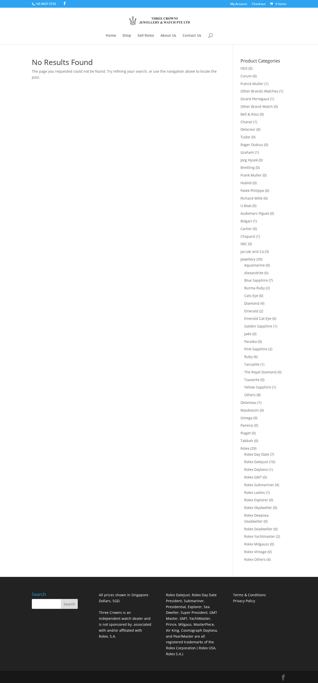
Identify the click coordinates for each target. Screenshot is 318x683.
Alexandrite (253, 272)
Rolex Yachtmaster (259, 536)
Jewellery (247, 259)
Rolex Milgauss (256, 544)
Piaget (245, 433)
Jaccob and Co (252, 251)
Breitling (247, 167)
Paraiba (250, 341)
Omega (246, 418)
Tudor (245, 137)
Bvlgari (246, 221)
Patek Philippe (252, 190)
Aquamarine (254, 265)
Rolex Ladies (254, 492)
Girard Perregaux (254, 98)
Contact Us (192, 36)
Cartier (246, 228)
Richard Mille (251, 198)
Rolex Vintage (255, 551)
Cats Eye (251, 295)
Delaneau (248, 402)
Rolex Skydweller (258, 507)
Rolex (244, 448)
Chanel (246, 121)
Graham (247, 152)
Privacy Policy (244, 600)
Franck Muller (251, 83)
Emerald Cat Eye (257, 318)
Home (111, 36)
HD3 (243, 68)
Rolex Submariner (259, 484)
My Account (238, 4)
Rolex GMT (253, 477)
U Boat (245, 205)
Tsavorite (251, 379)
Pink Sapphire (255, 349)
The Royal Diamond (260, 372)
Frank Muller (251, 175)
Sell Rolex (146, 36)
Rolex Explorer (256, 500)
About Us (168, 36)
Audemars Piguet (254, 213)
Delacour (247, 129)
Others (250, 394)
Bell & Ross (249, 114)
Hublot (246, 182)
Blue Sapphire (256, 280)
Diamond (251, 303)
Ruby (248, 356)
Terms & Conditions (249, 595)
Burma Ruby (254, 288)
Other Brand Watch (256, 106)
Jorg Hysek (249, 160)
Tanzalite (251, 364)
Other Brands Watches (259, 91)
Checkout (259, 4)
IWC (243, 243)
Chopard (247, 236)
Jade (247, 333)
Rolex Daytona (256, 469)
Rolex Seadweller (258, 529)
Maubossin (249, 410)
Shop (126, 36)
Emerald (251, 311)
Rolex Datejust (256, 461)
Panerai (246, 425)
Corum (246, 76)
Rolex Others (255, 559)
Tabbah (246, 440)
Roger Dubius (251, 144)
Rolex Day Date (256, 454)
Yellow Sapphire (257, 387)
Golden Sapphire (258, 326)
